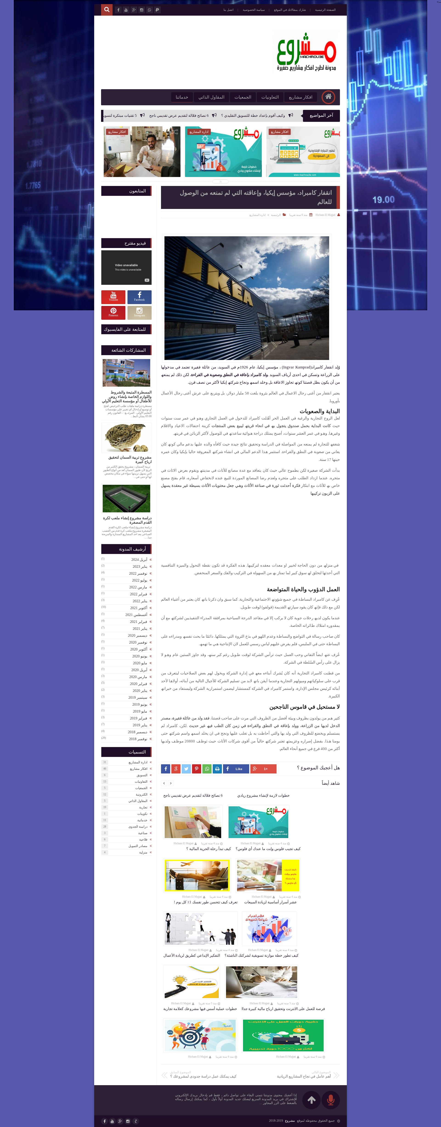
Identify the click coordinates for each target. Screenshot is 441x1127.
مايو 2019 (140, 711)
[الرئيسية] (328, 97)
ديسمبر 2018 (137, 732)
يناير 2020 (140, 691)
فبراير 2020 (138, 684)
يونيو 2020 (139, 656)
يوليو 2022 (139, 580)
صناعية (142, 833)
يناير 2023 (140, 566)
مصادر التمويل (137, 846)
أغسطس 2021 (136, 615)
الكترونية (141, 794)
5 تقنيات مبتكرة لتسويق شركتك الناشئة (188, 115)
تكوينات (142, 814)
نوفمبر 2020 (138, 642)
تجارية (143, 807)
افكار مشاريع (300, 97)
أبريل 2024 (139, 560)
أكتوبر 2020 (138, 649)
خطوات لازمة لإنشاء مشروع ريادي (120, 115)
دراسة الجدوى (137, 826)
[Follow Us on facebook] (104, 1121)
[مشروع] (306, 74)
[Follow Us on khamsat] (135, 1121)
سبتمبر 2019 (137, 697)
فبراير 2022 (138, 594)
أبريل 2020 (139, 670)
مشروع (290, 1120)
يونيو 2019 (139, 704)
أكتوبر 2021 (138, 608)
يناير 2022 (140, 601)
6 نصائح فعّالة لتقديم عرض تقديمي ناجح (260, 115)
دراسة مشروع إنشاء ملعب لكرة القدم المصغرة (127, 520)
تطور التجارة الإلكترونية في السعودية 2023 (302, 164)
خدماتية (142, 820)
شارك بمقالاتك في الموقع (290, 9)
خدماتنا (182, 97)
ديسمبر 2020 (137, 635)
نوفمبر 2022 (138, 573)
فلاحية (143, 839)
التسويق (142, 775)
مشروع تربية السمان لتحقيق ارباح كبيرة (130, 459)
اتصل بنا (228, 9)
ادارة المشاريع (257, 215)
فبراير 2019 (138, 718)
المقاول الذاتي (211, 97)
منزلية (143, 852)
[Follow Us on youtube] (112, 1121)
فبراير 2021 (138, 622)
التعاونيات (270, 97)
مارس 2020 (138, 677)
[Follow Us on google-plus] (120, 1121)
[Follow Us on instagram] (127, 1121)
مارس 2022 (138, 587)
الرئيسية (276, 215)
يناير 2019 (140, 725)
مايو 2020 (140, 663)
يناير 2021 (140, 629)
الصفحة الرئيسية (325, 9)
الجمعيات (243, 97)
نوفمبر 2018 (138, 739)
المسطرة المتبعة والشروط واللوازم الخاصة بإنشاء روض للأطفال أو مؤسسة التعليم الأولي (127, 396)
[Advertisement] (184, 52)
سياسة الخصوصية (254, 9)
